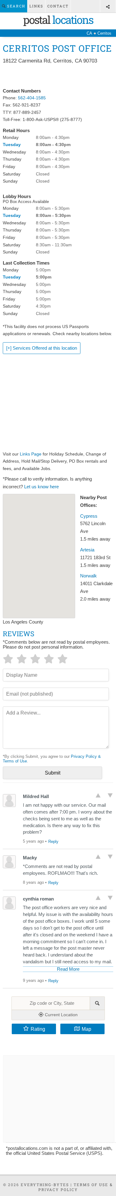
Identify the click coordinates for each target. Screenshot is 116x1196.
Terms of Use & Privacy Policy (75, 1187)
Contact (58, 6)
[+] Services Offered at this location (41, 348)
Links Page (30, 453)
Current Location (61, 1014)
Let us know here (41, 486)
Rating (38, 1029)
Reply (53, 841)
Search (15, 6)
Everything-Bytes (45, 1184)
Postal (58, 19)
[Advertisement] (58, 76)
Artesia (87, 549)
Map (86, 1029)
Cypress (88, 516)
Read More (68, 969)
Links (36, 6)
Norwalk (88, 575)
